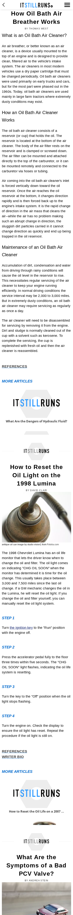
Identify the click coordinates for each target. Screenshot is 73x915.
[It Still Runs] (36, 5)
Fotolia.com (53, 544)
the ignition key (21, 628)
